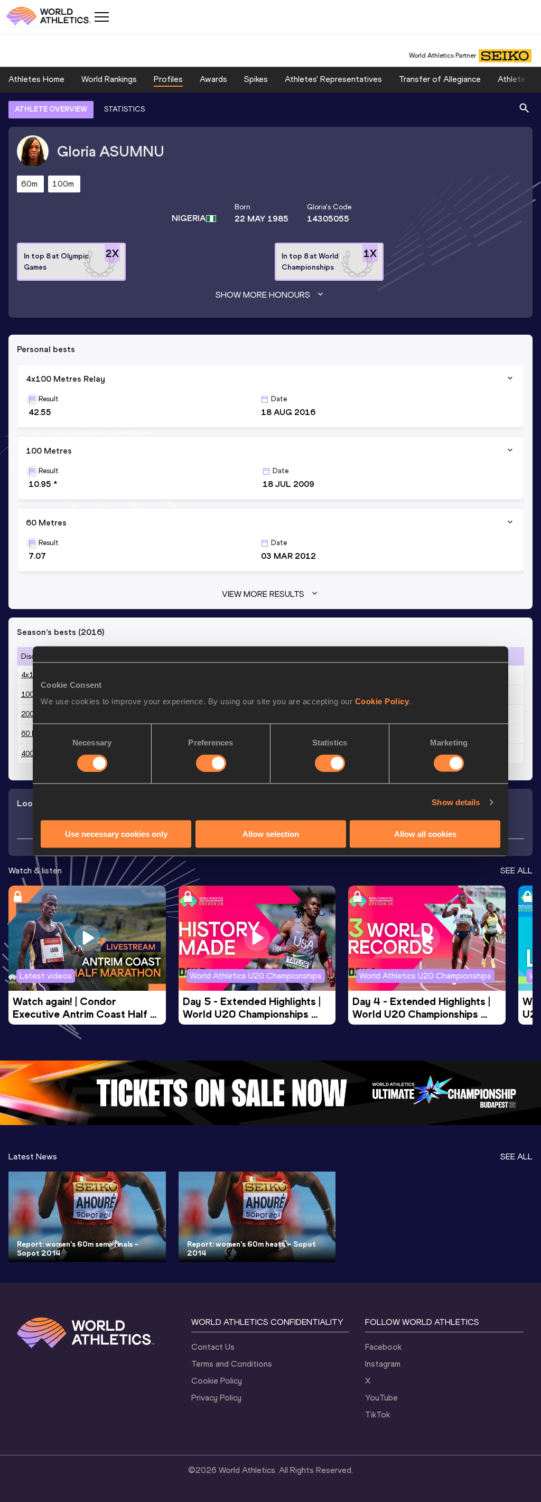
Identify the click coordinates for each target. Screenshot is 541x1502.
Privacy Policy (216, 1398)
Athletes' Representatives (333, 79)
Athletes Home (36, 79)
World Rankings (109, 79)
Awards (213, 79)
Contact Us (213, 1347)
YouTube (381, 1398)
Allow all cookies (425, 834)
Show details (456, 801)
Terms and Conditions (231, 1364)
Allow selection (270, 834)
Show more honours (263, 295)
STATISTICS (124, 109)
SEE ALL (516, 870)
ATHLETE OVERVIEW (51, 109)
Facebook (383, 1347)
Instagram (382, 1364)
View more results (263, 594)
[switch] (211, 762)
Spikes (256, 79)
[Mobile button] (101, 16)
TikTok (377, 1414)
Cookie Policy (382, 701)
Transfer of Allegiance (440, 79)
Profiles (168, 79)
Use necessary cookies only (116, 834)
